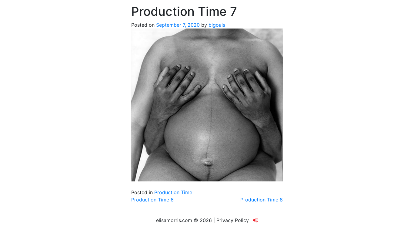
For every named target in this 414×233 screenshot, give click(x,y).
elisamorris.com (174, 220)
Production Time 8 (261, 200)
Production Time (173, 192)
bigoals (217, 25)
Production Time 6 (152, 200)
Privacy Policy (232, 220)
